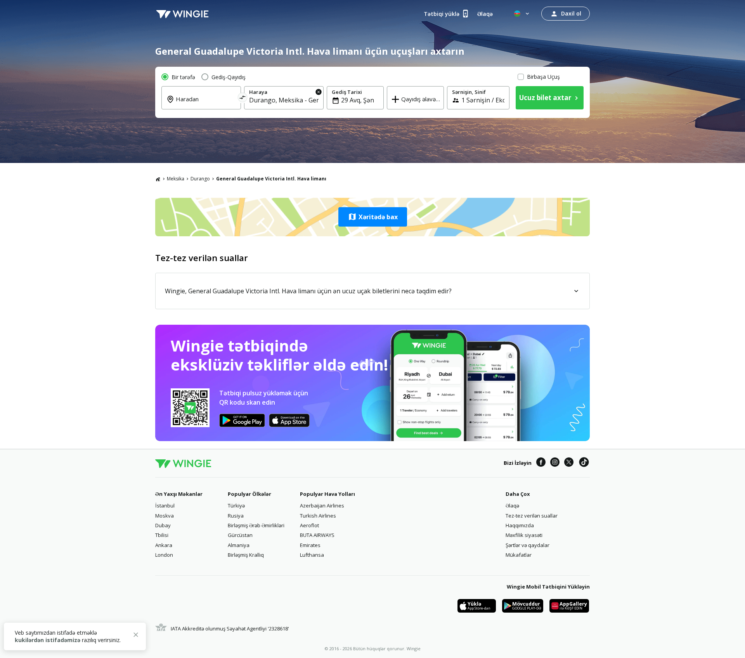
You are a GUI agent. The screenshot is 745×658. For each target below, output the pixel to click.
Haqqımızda (520, 525)
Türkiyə (236, 505)
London (164, 554)
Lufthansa (312, 554)
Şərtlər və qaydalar (527, 545)
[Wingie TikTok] (584, 463)
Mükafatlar (519, 554)
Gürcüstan (240, 535)
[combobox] (206, 104)
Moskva (164, 515)
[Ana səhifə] (158, 179)
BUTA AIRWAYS (317, 535)
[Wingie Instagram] (555, 463)
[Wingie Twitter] (568, 463)
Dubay (163, 525)
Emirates (310, 545)
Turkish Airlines (318, 515)
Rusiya (236, 515)
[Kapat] (136, 636)
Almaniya (238, 545)
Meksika (175, 178)
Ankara (163, 545)
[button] (372, 216)
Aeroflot (309, 525)
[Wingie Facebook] (541, 463)
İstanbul (165, 505)
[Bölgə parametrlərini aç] (522, 13)
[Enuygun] (182, 13)
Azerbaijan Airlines (322, 505)
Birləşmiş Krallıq (246, 554)
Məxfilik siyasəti (524, 535)
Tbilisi (161, 535)
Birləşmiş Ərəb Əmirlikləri (256, 525)
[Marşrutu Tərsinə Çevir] (243, 99)
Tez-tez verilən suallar (532, 515)
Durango (200, 178)
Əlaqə (512, 505)
